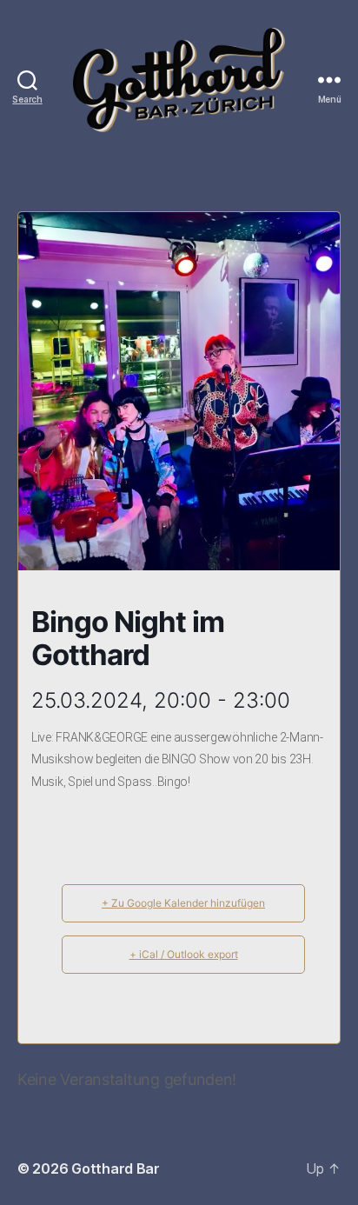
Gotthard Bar (115, 1168)
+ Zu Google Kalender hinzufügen (183, 902)
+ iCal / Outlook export (183, 954)
